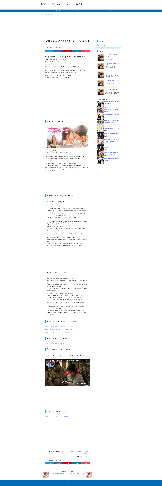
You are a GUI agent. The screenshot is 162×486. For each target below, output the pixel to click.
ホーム (43, 14)
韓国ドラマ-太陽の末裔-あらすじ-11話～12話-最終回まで (59, 329)
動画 (72, 451)
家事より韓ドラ (86, 456)
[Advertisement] (67, 29)
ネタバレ (68, 451)
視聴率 (87, 451)
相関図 (83, 451)
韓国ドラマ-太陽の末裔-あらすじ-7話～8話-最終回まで (59, 326)
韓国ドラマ (86, 453)
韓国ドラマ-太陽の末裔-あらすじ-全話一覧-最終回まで (58, 333)
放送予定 (75, 451)
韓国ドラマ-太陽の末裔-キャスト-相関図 (55, 343)
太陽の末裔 (49, 14)
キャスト (63, 451)
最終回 (79, 451)
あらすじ (59, 451)
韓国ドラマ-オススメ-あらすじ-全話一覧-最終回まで (58, 416)
